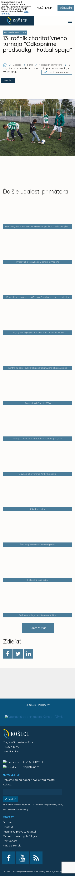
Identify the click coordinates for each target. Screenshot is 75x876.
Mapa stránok (12, 845)
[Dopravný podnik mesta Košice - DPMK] (34, 709)
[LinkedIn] (28, 654)
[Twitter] (18, 654)
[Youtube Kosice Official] (22, 857)
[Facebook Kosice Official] (8, 857)
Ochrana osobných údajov (20, 836)
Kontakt (8, 827)
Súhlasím (66, 8)
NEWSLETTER (11, 775)
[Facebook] (7, 654)
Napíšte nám (31, 767)
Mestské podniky (38, 705)
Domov (7, 822)
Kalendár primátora (50, 64)
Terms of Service (14, 809)
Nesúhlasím (44, 8)
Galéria (17, 64)
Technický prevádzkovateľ (19, 831)
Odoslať (10, 799)
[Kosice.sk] (17, 20)
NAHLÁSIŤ (8, 80)
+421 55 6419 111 (33, 762)
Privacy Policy (56, 804)
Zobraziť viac (38, 628)
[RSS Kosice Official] (36, 857)
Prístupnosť (10, 841)
